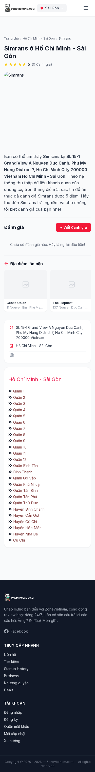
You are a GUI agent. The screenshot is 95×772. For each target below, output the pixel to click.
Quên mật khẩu (16, 726)
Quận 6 (19, 422)
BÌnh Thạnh (22, 472)
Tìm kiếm (11, 661)
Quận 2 (19, 397)
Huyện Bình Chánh (29, 509)
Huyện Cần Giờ (26, 515)
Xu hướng (12, 741)
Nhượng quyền (16, 683)
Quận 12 (19, 459)
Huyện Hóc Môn (27, 527)
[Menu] (86, 8)
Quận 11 (19, 453)
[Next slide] (85, 291)
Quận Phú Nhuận (27, 484)
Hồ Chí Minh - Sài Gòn (34, 346)
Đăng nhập (13, 712)
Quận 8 (19, 434)
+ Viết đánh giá (73, 227)
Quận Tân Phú (25, 496)
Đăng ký (11, 719)
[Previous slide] (9, 291)
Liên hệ (10, 654)
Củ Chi (19, 540)
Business (11, 676)
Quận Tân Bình (25, 490)
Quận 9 (19, 440)
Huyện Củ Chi (25, 521)
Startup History (16, 669)
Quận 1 (18, 391)
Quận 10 (20, 447)
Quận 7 (19, 428)
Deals (8, 690)
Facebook (19, 631)
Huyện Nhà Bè (25, 534)
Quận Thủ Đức (25, 502)
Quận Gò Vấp (24, 478)
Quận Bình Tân (25, 465)
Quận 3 (19, 403)
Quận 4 (19, 409)
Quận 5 (19, 416)
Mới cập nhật (14, 733)
